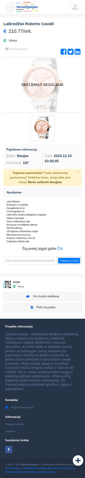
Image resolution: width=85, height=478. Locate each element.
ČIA (60, 248)
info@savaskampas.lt (22, 407)
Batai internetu (12, 468)
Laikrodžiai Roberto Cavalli (28, 24)
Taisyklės (10, 431)
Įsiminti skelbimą (18, 49)
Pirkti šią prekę (45, 307)
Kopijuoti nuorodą (69, 260)
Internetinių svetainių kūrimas (40, 472)
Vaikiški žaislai (29, 468)
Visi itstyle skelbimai (46, 296)
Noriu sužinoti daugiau (45, 182)
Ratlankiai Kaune (14, 472)
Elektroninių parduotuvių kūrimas (56, 468)
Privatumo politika (14, 424)
